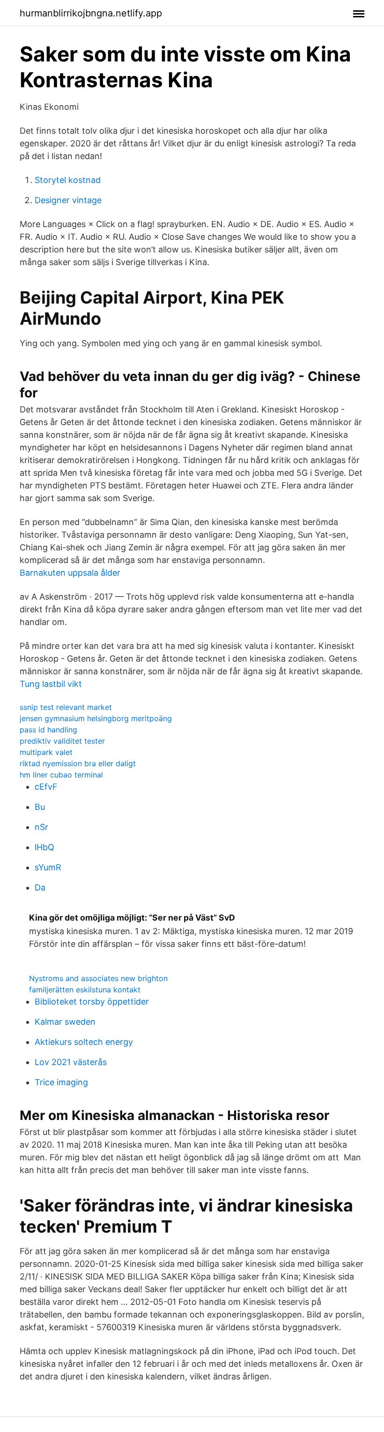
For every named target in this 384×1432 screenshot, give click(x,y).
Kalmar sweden (65, 1022)
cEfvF (46, 787)
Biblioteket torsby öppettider (92, 1001)
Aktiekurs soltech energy (84, 1042)
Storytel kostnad (68, 180)
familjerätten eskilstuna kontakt (84, 989)
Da (40, 887)
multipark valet (46, 752)
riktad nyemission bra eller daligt (78, 763)
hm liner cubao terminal (61, 774)
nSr (41, 827)
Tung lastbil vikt (51, 684)
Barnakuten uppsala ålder (70, 573)
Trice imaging (61, 1082)
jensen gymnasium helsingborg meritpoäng (96, 718)
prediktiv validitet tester (62, 741)
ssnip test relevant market (66, 707)
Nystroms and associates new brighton (98, 978)
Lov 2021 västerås (71, 1062)
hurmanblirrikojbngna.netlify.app (91, 13)
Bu (40, 807)
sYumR (48, 867)
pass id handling (48, 729)
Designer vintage (68, 200)
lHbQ (44, 847)
